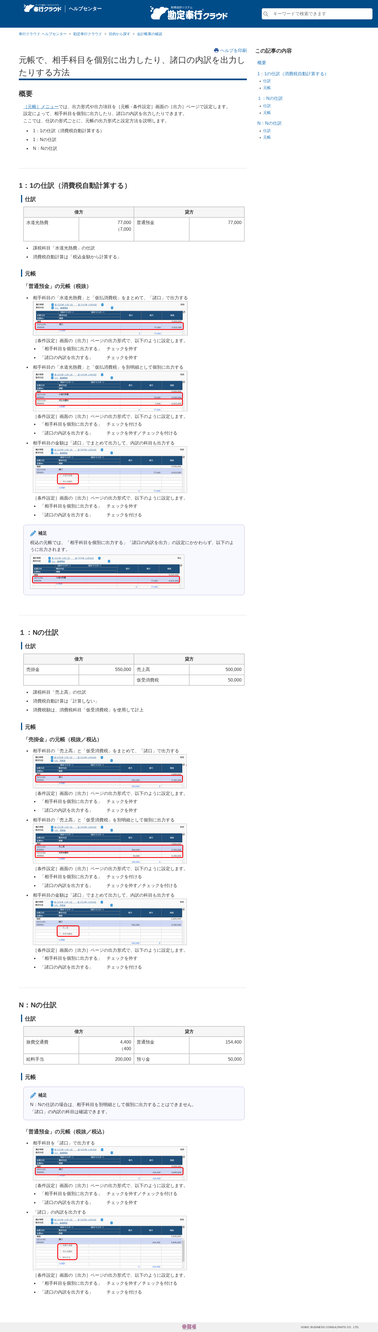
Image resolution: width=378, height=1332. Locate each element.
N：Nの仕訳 (269, 123)
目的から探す (119, 34)
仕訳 (267, 81)
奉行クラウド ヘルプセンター (43, 34)
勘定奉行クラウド (87, 34)
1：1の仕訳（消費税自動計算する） (293, 73)
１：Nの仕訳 (270, 98)
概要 (261, 62)
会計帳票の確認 (149, 34)
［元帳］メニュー (41, 106)
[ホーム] (42, 6)
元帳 (267, 87)
